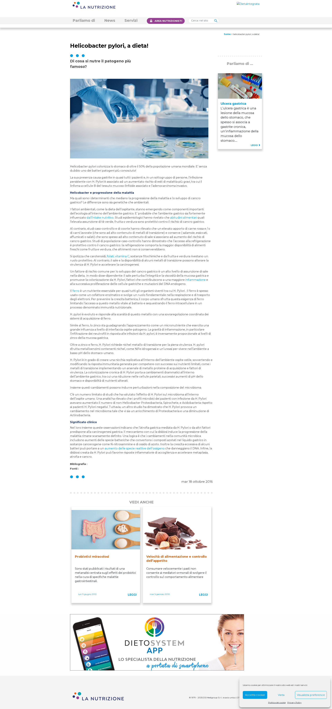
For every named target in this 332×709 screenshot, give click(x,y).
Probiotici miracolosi (92, 557)
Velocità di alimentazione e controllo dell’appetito (176, 559)
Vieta (281, 695)
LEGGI (132, 594)
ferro (75, 290)
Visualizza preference (311, 695)
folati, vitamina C (118, 256)
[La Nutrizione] (94, 5)
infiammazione (195, 279)
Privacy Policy (294, 702)
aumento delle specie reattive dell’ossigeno (135, 448)
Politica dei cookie (277, 702)
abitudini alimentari (183, 217)
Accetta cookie (255, 695)
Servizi (130, 20)
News (109, 20)
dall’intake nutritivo (100, 217)
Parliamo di (84, 20)
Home (227, 34)
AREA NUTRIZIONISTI (168, 20)
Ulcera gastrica (233, 104)
